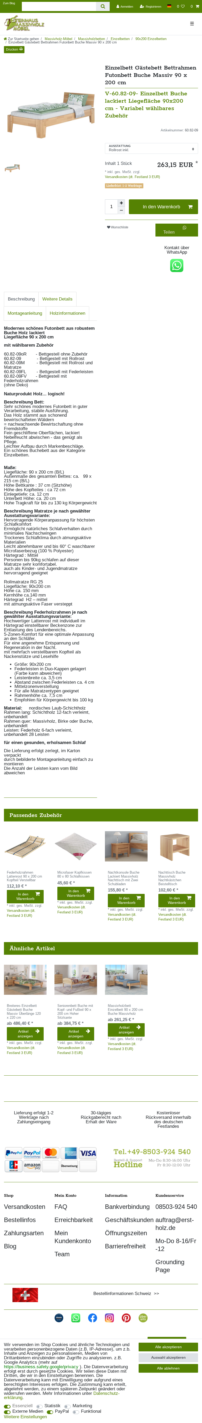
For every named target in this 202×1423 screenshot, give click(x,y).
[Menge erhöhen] (121, 203)
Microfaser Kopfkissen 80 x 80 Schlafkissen (74, 874)
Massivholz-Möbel (58, 39)
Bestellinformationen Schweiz (122, 1293)
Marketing (82, 1406)
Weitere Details (57, 299)
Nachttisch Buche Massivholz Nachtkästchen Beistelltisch (171, 878)
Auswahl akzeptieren (168, 1357)
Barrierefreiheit (125, 1246)
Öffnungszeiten (126, 1233)
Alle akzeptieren (168, 1347)
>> (155, 1293)
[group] (25, 846)
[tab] (21, 299)
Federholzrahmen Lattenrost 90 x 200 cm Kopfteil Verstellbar (24, 876)
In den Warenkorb (161, 206)
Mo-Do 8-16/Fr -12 (175, 1244)
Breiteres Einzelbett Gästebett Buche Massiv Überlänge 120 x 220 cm (24, 1011)
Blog (10, 1246)
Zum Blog (9, 3)
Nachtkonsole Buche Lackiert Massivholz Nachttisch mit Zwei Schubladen (123, 878)
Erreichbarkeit (73, 1219)
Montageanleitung (25, 313)
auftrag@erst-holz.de (174, 1223)
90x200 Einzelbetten (150, 39)
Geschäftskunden (129, 1219)
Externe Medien (27, 1411)
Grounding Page (169, 1265)
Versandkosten (24, 1206)
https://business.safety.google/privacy (41, 1366)
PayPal (62, 1411)
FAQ (60, 1206)
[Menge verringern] (121, 210)
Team (62, 1254)
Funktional (91, 1411)
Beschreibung (21, 299)
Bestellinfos (20, 1219)
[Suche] (102, 6)
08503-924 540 (176, 1206)
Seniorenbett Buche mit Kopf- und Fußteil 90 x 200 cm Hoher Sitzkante (75, 1011)
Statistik (52, 1406)
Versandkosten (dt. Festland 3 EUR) (132, 177)
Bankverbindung (127, 1206)
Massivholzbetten (91, 39)
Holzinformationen (67, 313)
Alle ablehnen (168, 1368)
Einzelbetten (120, 39)
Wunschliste (119, 227)
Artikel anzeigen (25, 1033)
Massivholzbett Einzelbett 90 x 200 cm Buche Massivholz (125, 1010)
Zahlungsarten (24, 1233)
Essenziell (22, 1406)
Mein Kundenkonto (72, 1236)
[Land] (169, 6)
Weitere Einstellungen (25, 1417)
